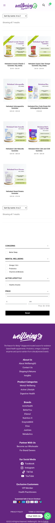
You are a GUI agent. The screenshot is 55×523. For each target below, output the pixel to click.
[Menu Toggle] (53, 2)
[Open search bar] (43, 5)
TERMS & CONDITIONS (36, 512)
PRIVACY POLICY (17, 512)
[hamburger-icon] (4, 5)
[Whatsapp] (47, 516)
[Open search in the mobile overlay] (43, 5)
